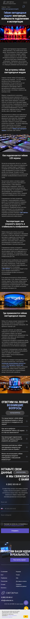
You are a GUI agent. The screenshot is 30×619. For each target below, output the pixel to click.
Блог (9, 7)
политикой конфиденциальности (14, 525)
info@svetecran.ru (7, 600)
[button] (26, 608)
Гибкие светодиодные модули (10, 9)
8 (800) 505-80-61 (7, 597)
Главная (4, 7)
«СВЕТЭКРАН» (23, 212)
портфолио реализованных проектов (13, 363)
